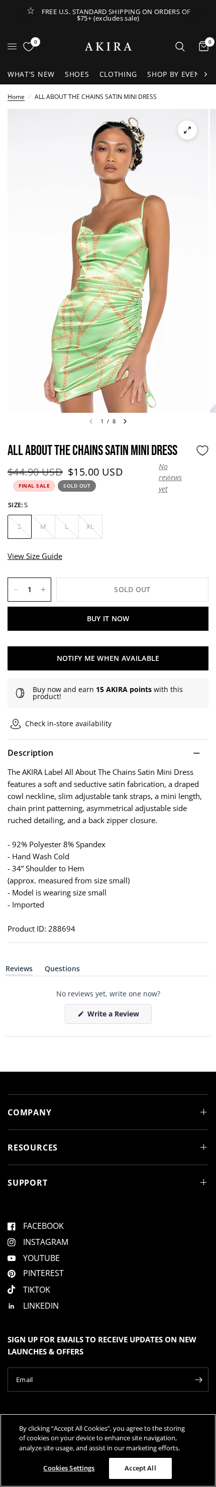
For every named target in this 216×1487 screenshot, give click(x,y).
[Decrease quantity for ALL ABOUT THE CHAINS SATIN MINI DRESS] (15, 589)
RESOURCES (33, 1147)
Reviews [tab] (19, 970)
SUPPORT (28, 1182)
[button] (175, 478)
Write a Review (115, 1016)
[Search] (180, 46)
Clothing (118, 74)
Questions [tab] (62, 970)
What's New (31, 74)
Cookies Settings (68, 1467)
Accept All (140, 1467)
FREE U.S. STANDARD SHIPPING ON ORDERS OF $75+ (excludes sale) (116, 15)
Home (16, 96)
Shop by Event (175, 74)
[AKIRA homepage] (108, 46)
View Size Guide (35, 556)
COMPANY (30, 1112)
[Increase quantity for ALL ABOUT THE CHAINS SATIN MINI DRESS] (43, 589)
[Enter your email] (198, 1379)
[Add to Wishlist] (202, 450)
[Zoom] (187, 130)
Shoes (77, 74)
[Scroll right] (205, 74)
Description (31, 752)
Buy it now (108, 618)
